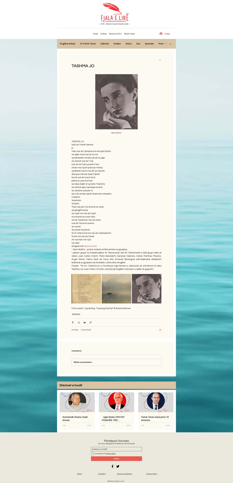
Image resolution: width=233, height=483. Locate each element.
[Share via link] (90, 322)
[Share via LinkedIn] (84, 322)
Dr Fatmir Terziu (88, 44)
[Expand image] (86, 288)
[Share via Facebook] (73, 322)
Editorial (105, 44)
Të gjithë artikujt (67, 44)
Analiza (117, 44)
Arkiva (128, 44)
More (161, 44)
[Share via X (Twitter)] (79, 322)
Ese (138, 44)
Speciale (149, 44)
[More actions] (159, 59)
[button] (170, 44)
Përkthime (76, 314)
